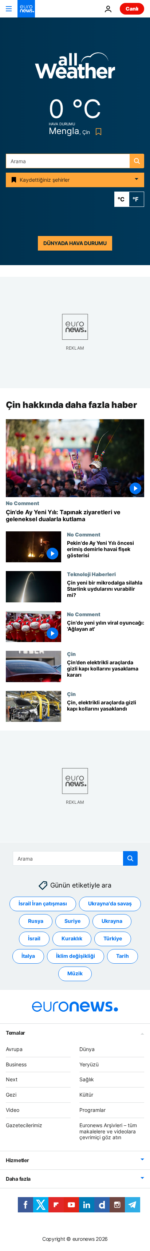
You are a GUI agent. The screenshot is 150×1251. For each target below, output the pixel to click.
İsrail (34, 938)
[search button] (137, 161)
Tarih (122, 956)
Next (11, 1079)
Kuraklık (72, 938)
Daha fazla (18, 1179)
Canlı (132, 8)
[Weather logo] (75, 68)
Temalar (15, 1033)
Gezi (11, 1094)
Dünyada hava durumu (75, 243)
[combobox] (75, 161)
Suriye (72, 921)
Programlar (92, 1110)
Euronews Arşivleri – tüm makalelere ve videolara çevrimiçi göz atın (108, 1131)
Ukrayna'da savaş (110, 903)
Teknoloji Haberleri (91, 574)
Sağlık (86, 1079)
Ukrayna (112, 921)
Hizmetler (17, 1160)
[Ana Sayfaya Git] (26, 8)
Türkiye (112, 938)
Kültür (86, 1094)
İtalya (28, 956)
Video (12, 1110)
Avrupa (14, 1049)
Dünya (87, 1049)
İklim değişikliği (75, 956)
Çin (71, 654)
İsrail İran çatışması (43, 903)
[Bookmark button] (97, 131)
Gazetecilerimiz (24, 1125)
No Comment (22, 503)
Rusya (35, 921)
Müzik (75, 973)
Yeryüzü (89, 1064)
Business (16, 1064)
